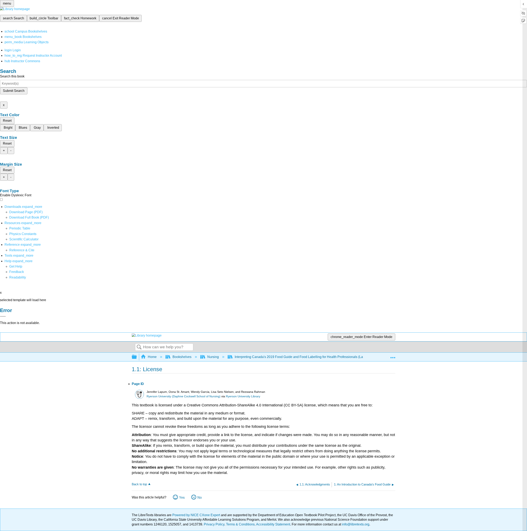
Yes (182, 497)
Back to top (139, 484)
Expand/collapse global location (392, 356)
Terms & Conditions (240, 524)
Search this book (12, 76)
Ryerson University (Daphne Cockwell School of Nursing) (183, 396)
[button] (16, 272)
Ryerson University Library (243, 396)
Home (152, 357)
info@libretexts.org (355, 524)
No (199, 497)
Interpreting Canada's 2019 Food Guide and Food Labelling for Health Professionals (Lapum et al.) (306, 357)
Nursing (213, 357)
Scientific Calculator (23, 239)
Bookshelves (182, 357)
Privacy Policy (214, 524)
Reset (7, 120)
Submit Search (13, 90)
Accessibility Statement (273, 524)
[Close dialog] (3, 316)
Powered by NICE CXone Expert (196, 515)
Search (139, 347)
